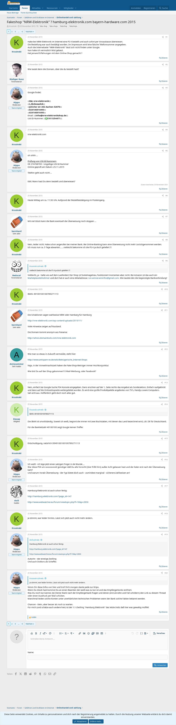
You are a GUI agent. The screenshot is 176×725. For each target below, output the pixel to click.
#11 (166, 310)
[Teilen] (163, 37)
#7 (167, 216)
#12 (166, 349)
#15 (166, 438)
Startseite (13, 8)
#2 (167, 64)
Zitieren (164, 58)
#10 (166, 289)
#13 (166, 382)
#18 (166, 513)
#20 (166, 573)
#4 (167, 129)
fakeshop (63, 26)
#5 (167, 151)
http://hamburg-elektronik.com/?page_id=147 (50, 496)
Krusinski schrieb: (36, 266)
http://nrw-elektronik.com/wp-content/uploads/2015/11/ (55, 320)
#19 (166, 534)
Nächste (29, 31)
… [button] (18, 31)
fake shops (54, 26)
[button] (43, 8)
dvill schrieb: (34, 540)
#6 (167, 195)
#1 (167, 37)
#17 (166, 486)
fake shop (43, 26)
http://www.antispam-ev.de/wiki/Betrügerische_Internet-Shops (57, 359)
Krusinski (12, 26)
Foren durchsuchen (29, 12)
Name (30, 652)
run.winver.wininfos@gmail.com (103, 278)
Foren (25, 8)
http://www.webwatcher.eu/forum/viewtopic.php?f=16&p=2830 (58, 502)
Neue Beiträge (13, 12)
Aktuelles (36, 8)
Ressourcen (52, 8)
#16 (166, 459)
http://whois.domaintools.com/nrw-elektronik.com (52, 337)
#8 (167, 240)
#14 (166, 404)
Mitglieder (69, 8)
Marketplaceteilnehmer (39, 278)
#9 (167, 261)
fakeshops (73, 26)
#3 (167, 88)
